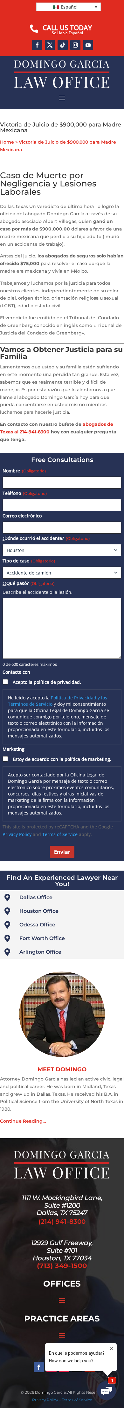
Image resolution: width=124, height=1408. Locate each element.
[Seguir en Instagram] (75, 45)
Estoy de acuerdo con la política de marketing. (62, 759)
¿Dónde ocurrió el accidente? (46, 538)
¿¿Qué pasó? (28, 583)
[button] (68, 7)
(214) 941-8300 (62, 1221)
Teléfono (25, 493)
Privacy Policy (17, 834)
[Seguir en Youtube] (88, 45)
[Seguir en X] (50, 45)
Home (7, 142)
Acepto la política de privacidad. (47, 682)
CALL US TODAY (67, 27)
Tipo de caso (29, 561)
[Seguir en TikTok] (63, 45)
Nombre (24, 471)
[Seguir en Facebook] (37, 45)
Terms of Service (60, 834)
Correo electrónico (22, 516)
